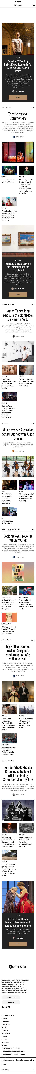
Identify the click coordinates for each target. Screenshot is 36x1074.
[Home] (18, 1)
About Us (5, 1042)
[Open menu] (34, 5)
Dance (4, 1018)
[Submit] (32, 1069)
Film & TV (6, 1024)
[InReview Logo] (18, 5)
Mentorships (7, 1057)
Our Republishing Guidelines (13, 1051)
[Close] (33, 1060)
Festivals (5, 1021)
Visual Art (6, 1033)
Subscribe (11, 997)
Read (18, 97)
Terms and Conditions (10, 1048)
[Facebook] (3, 1007)
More (32, 107)
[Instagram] (6, 1007)
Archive (5, 1045)
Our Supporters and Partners (13, 1054)
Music (4, 1027)
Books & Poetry (8, 1015)
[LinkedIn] (9, 1007)
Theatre (5, 1030)
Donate (11, 1002)
